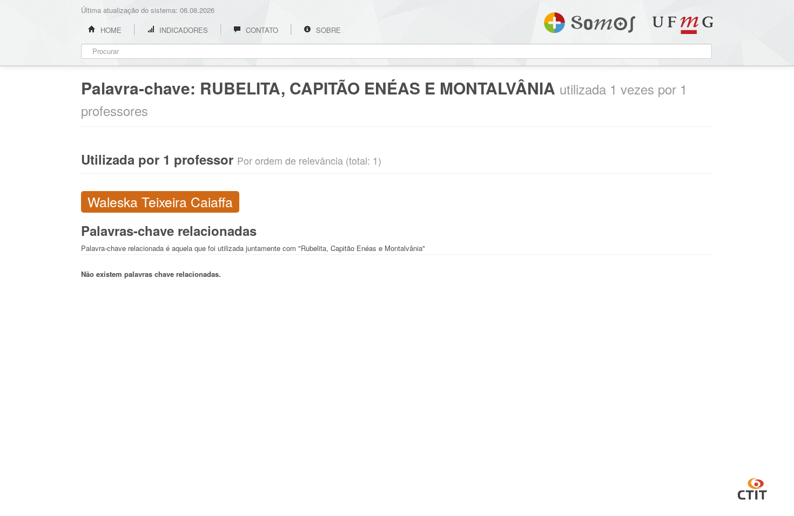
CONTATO (261, 30)
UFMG (682, 25)
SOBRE (327, 30)
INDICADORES (182, 30)
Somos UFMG (589, 20)
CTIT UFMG (752, 487)
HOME (110, 30)
